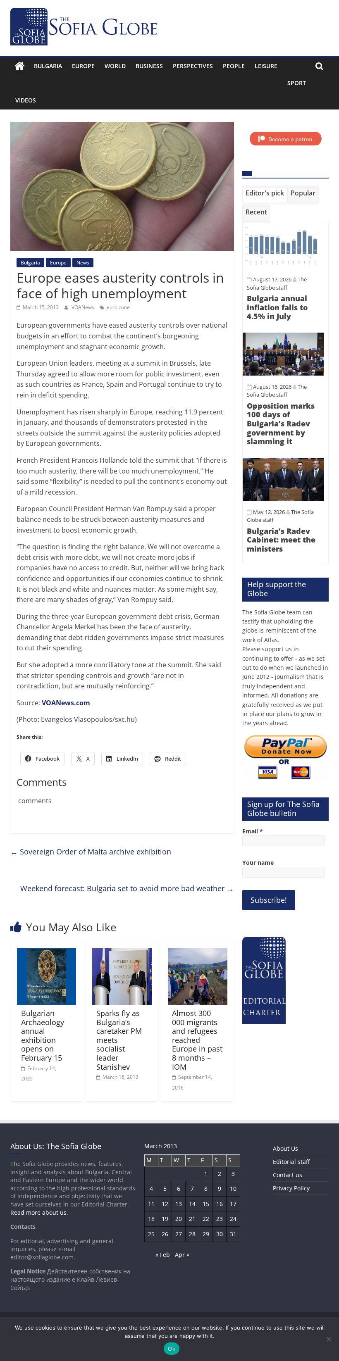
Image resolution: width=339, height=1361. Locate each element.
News (82, 262)
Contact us (287, 1175)
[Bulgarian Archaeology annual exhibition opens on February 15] (46, 953)
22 (206, 1219)
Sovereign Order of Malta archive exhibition (90, 852)
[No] (329, 1339)
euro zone (118, 307)
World (115, 66)
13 (178, 1204)
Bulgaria (48, 66)
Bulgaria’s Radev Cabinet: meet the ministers (281, 540)
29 (206, 1234)
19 (165, 1219)
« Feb (162, 1255)
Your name (258, 862)
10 (233, 1188)
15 (206, 1204)
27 (178, 1234)
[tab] (264, 194)
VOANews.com (66, 702)
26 (165, 1234)
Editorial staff (291, 1162)
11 (151, 1204)
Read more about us (38, 1212)
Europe (83, 66)
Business (149, 66)
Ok (171, 1348)
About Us (285, 1148)
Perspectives (193, 66)
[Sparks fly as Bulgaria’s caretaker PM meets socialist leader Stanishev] (122, 953)
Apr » (182, 1255)
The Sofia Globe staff (277, 391)
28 (192, 1234)
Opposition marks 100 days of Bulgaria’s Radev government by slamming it (281, 423)
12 (165, 1204)
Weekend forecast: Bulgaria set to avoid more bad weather (127, 888)
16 (219, 1204)
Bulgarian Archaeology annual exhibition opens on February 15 (42, 1035)
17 (233, 1204)
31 (233, 1234)
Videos (25, 100)
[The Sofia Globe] (19, 66)
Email (252, 831)
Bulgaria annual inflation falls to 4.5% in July (277, 307)
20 (178, 1219)
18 (151, 1219)
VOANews (83, 307)
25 (151, 1234)
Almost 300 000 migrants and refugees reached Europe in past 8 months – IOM (197, 1040)
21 (192, 1219)
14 (192, 1204)
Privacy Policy (291, 1188)
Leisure (266, 66)
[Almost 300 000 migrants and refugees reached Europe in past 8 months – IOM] (197, 953)
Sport (296, 83)
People (234, 66)
